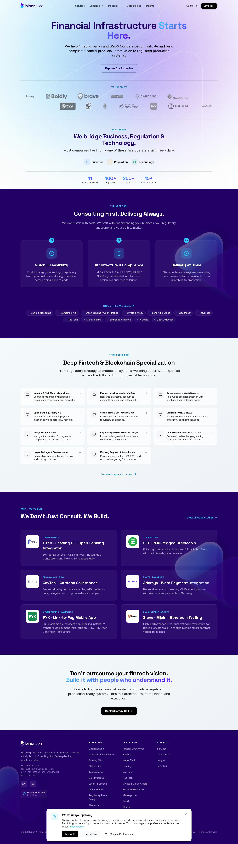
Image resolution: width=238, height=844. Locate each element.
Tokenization (96, 772)
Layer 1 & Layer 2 (98, 783)
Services (80, 5)
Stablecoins (95, 766)
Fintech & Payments (133, 748)
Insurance (128, 772)
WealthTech (129, 760)
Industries (113, 5)
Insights (150, 5)
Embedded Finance (133, 789)
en (191, 6)
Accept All (70, 834)
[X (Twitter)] (33, 784)
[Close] (185, 814)
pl (196, 6)
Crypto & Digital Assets (135, 783)
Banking (127, 754)
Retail (126, 801)
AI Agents (94, 805)
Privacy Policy (76, 826)
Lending (127, 766)
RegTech (128, 777)
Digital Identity (96, 789)
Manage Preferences (121, 834)
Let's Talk (209, 5)
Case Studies (134, 5)
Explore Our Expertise (119, 68)
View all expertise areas (116, 474)
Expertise (95, 5)
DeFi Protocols (96, 777)
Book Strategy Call (117, 711)
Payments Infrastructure (101, 754)
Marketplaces (130, 795)
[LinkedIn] (24, 784)
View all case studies (200, 517)
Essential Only (90, 834)
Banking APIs (95, 760)
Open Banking (96, 748)
